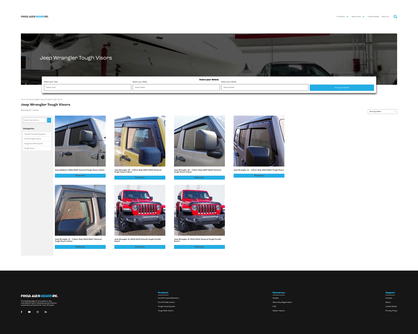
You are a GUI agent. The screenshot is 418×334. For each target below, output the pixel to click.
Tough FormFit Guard (33, 144)
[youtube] (29, 312)
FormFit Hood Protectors (35, 134)
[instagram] (38, 312)
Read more (80, 176)
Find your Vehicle (342, 87)
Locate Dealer (373, 17)
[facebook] (21, 312)
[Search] (49, 120)
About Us (385, 17)
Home (23, 99)
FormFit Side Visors (32, 139)
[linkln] (46, 312)
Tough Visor (29, 148)
